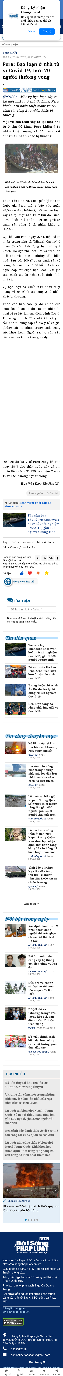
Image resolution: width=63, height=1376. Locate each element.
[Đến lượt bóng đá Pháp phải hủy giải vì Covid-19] (15, 708)
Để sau (31, 31)
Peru (14, 542)
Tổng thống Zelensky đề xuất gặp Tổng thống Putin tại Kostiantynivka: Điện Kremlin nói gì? (31, 1210)
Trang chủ (6, 1374)
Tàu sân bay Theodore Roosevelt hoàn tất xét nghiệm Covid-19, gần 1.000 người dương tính (43, 523)
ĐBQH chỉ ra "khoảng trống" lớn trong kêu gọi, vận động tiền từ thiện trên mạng (42, 1016)
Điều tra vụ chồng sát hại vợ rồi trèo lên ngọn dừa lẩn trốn (41, 988)
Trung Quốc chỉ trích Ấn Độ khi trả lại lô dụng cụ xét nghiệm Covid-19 (43, 691)
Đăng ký (47, 31)
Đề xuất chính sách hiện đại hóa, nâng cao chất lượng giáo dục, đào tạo (42, 1042)
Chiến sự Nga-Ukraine (18, 1200)
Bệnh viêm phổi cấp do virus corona (27, 504)
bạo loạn (26, 542)
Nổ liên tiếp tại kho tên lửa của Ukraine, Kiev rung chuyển (42, 747)
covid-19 (28, 547)
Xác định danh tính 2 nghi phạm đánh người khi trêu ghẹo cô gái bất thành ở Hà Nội (43, 933)
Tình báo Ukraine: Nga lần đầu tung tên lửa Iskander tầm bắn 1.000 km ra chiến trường (42, 875)
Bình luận (44, 1374)
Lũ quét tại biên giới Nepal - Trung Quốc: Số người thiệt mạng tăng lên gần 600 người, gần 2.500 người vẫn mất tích (42, 805)
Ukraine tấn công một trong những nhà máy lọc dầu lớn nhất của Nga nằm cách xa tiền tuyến (42, 773)
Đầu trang (36, 1362)
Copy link (19, 1374)
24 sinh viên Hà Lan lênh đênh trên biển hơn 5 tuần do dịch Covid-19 (42, 672)
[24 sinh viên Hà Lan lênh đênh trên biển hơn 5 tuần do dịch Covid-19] (15, 671)
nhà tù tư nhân (44, 542)
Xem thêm (30, 904)
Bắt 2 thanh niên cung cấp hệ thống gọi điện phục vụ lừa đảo (42, 961)
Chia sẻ (56, 1374)
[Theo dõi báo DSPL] (31, 90)
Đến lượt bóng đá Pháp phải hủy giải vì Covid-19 (43, 707)
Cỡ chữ (31, 1374)
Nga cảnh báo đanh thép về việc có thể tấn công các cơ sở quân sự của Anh (31, 1133)
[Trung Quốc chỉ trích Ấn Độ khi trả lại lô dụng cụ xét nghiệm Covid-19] (15, 690)
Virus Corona (11, 547)
